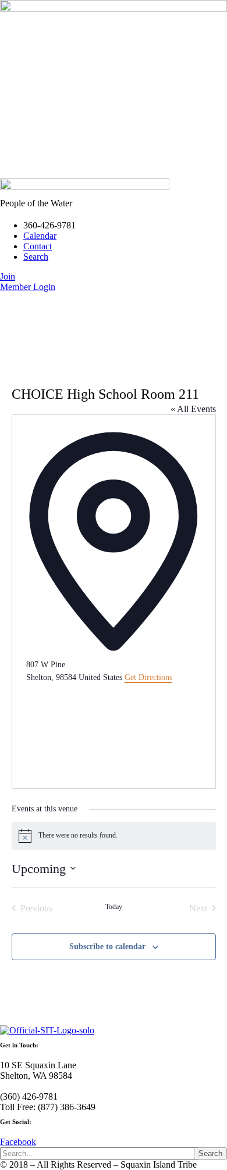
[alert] (114, 836)
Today (113, 907)
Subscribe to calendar (107, 946)
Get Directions (148, 677)
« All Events (193, 409)
